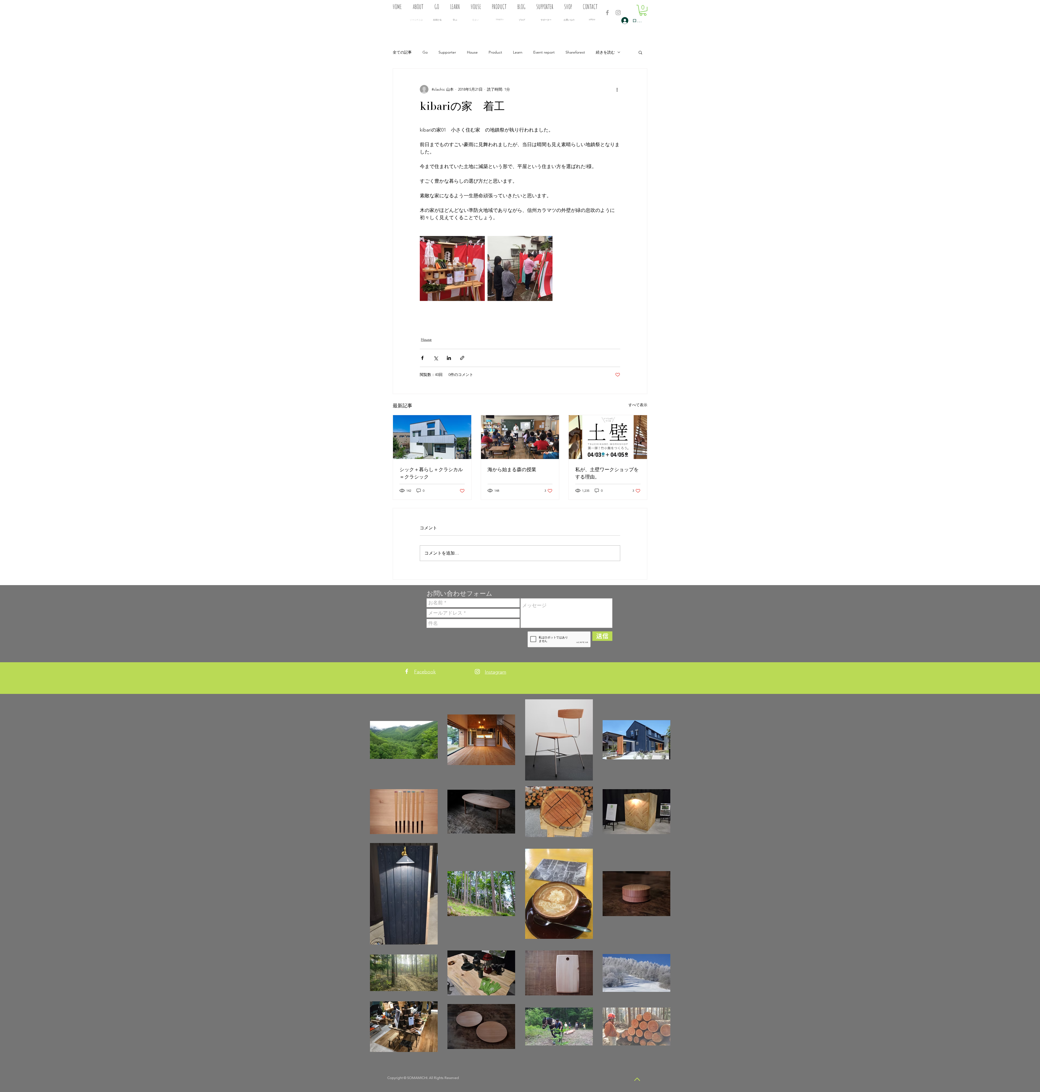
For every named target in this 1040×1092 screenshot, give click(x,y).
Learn (517, 52)
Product (495, 52)
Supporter (447, 52)
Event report (544, 52)
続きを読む (605, 52)
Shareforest (575, 52)
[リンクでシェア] (462, 357)
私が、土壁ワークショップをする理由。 (607, 473)
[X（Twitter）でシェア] (435, 357)
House (472, 52)
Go (425, 52)
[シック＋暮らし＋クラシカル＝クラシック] (432, 437)
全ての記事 (402, 52)
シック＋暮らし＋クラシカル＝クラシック (431, 473)
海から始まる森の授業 (511, 469)
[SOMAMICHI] (607, 12)
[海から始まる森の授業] (520, 437)
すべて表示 (637, 404)
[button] (642, 10)
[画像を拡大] (452, 268)
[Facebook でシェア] (422, 357)
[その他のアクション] (617, 89)
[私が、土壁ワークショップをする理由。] (608, 437)
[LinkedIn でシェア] (448, 357)
